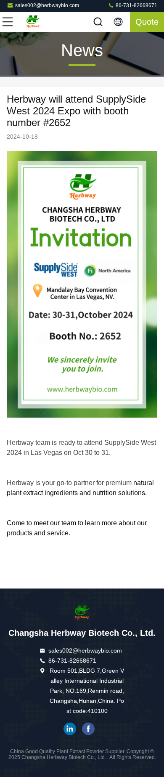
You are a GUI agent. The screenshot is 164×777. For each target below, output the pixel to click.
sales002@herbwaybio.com (47, 5)
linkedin (69, 729)
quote (147, 21)
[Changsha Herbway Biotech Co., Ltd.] (35, 22)
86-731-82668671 (135, 5)
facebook (88, 729)
